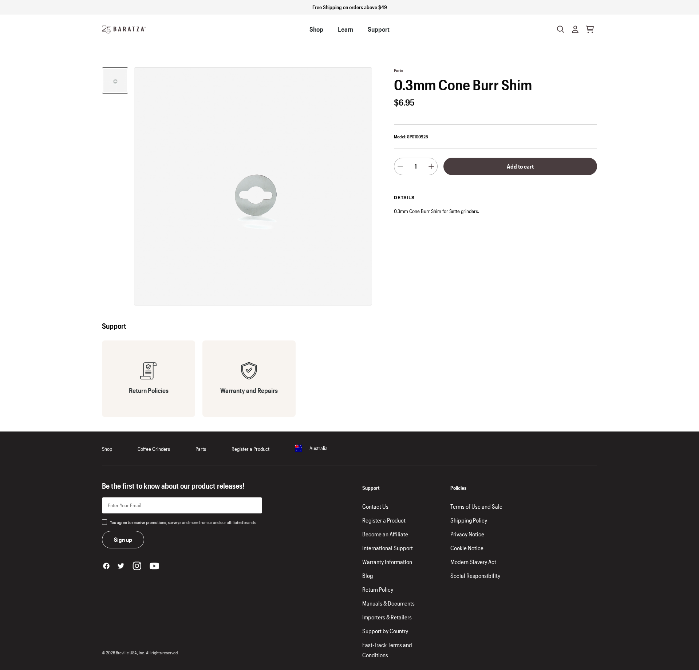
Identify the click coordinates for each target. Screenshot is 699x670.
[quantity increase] (431, 166)
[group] (115, 80)
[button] (575, 29)
